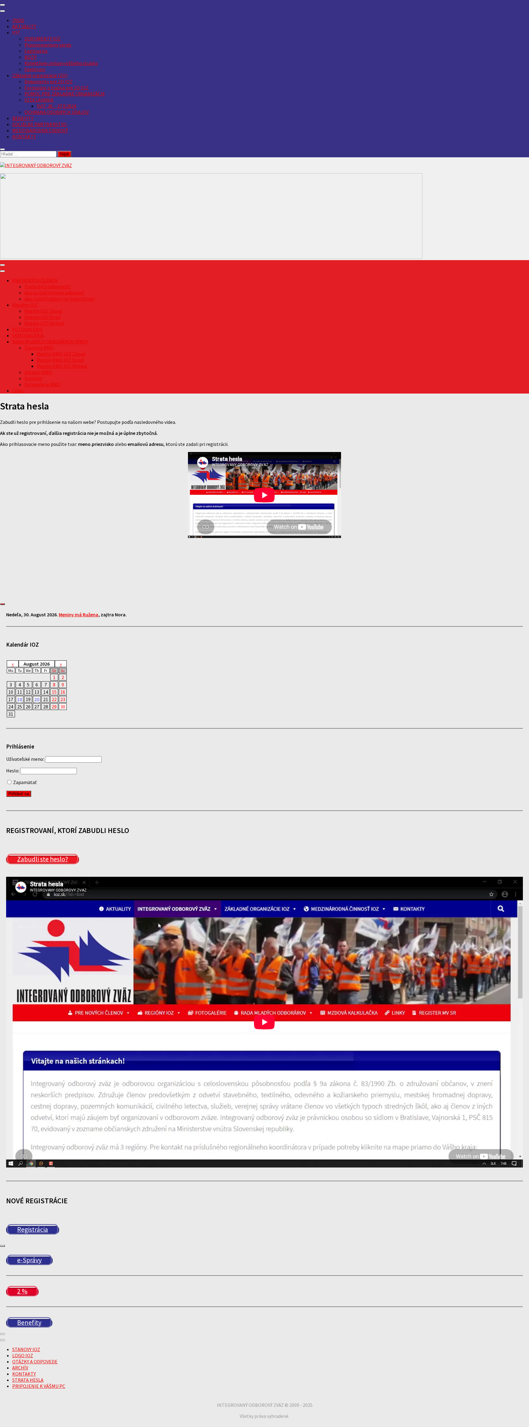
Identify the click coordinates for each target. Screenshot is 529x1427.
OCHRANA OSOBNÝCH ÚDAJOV (56, 112)
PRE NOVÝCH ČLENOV (35, 280)
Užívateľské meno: (25, 759)
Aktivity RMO (38, 372)
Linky (17, 390)
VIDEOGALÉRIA (28, 335)
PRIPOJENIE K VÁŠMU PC (38, 1386)
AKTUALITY (24, 26)
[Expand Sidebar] (2, 604)
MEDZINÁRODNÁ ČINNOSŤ (40, 130)
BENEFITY (22, 118)
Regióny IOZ (25, 305)
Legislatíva (35, 51)
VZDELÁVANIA (39, 100)
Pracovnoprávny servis (47, 45)
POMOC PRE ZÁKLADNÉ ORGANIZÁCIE (64, 94)
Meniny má (78, 614)
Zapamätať (24, 782)
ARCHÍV (20, 1368)
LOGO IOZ (22, 1355)
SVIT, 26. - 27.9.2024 (56, 106)
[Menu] (2, 5)
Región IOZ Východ (44, 323)
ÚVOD (18, 20)
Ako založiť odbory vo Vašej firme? (59, 299)
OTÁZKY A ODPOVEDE (35, 1361)
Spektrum (34, 69)
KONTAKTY (24, 136)
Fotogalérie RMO (42, 384)
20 (36, 699)
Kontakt (33, 378)
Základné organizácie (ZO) (39, 75)
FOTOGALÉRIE (27, 329)
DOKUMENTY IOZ (42, 38)
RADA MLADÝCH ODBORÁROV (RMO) (50, 341)
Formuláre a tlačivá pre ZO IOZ (56, 87)
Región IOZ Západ (43, 311)
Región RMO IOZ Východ (62, 366)
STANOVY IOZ (26, 1349)
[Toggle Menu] (2, 11)
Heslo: (12, 771)
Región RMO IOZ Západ (61, 354)
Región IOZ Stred (42, 317)
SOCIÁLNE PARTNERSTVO (39, 124)
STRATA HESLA (27, 1380)
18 (19, 699)
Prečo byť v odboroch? (47, 286)
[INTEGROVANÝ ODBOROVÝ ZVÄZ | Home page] (36, 165)
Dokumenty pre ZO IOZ (48, 81)
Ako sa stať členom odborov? (54, 293)
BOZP (30, 57)
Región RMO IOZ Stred (60, 360)
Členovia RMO (39, 348)
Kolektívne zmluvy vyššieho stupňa (61, 63)
